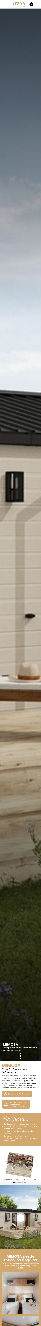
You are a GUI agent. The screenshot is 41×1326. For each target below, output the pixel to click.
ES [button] (31, 4)
